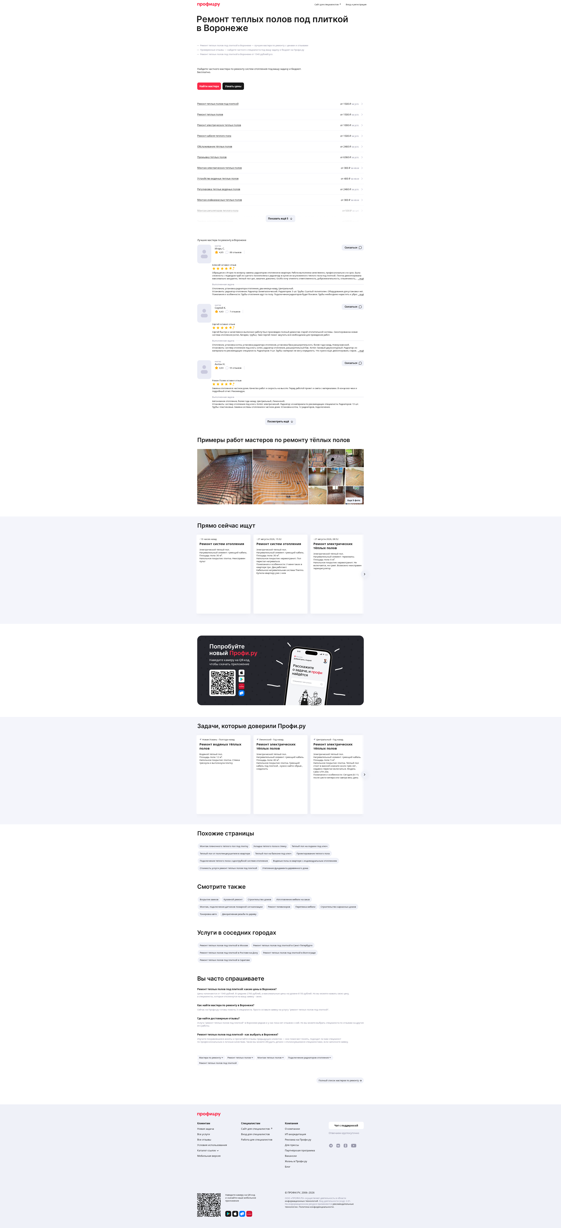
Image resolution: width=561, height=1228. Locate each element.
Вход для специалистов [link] (255, 1134)
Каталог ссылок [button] (206, 1150)
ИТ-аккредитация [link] (295, 1134)
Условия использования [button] (212, 1145)
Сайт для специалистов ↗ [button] (257, 1128)
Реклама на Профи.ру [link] (298, 1139)
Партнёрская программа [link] (300, 1150)
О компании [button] (292, 1128)
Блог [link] (287, 1166)
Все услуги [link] (203, 1134)
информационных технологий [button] (301, 1200)
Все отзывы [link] (204, 1139)
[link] (209, 86)
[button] (353, 247)
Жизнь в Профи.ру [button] (296, 1161)
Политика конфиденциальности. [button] (316, 1206)
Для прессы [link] (292, 1145)
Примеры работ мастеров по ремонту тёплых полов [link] (273, 439)
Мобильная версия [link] (209, 1155)
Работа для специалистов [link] (256, 1139)
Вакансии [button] (291, 1155)
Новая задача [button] (205, 1128)
